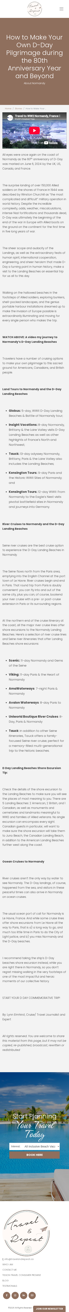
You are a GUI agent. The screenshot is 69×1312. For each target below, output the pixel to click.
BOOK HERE (34, 1155)
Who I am (7, 1264)
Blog (5, 1280)
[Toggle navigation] (61, 9)
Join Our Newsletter (49, 1308)
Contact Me (9, 1269)
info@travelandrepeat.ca (19, 1259)
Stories (18, 108)
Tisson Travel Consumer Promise (21, 1275)
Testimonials (9, 1286)
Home (8, 108)
